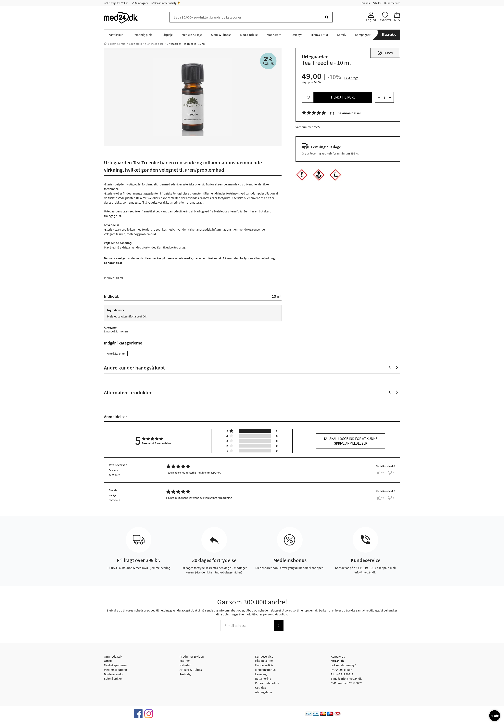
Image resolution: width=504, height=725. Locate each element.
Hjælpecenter (264, 661)
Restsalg (185, 674)
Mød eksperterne (115, 665)
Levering (261, 674)
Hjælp (495, 716)
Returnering (263, 678)
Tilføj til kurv (343, 97)
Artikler (377, 3)
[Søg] (327, 17)
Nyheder (185, 665)
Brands (365, 3)
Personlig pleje (142, 35)
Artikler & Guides (191, 670)
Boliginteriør (136, 44)
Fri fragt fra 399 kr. (117, 3)
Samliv (341, 35)
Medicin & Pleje (192, 35)
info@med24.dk (365, 572)
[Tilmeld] (279, 625)
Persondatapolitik (267, 683)
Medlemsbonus (265, 670)
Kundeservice (392, 3)
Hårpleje (167, 35)
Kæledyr (296, 35)
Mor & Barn (274, 35)
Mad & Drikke (249, 35)
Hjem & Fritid (319, 35)
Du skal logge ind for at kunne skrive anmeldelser (350, 441)
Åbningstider (263, 692)
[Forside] (105, 44)
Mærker (185, 661)
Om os (108, 661)
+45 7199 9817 (367, 568)
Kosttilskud (115, 35)
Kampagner (141, 3)
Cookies (260, 688)
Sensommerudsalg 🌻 (167, 3)
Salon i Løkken (113, 678)
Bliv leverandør (114, 674)
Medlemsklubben (115, 670)
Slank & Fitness (221, 35)
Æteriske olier (155, 44)
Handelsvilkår (264, 665)
